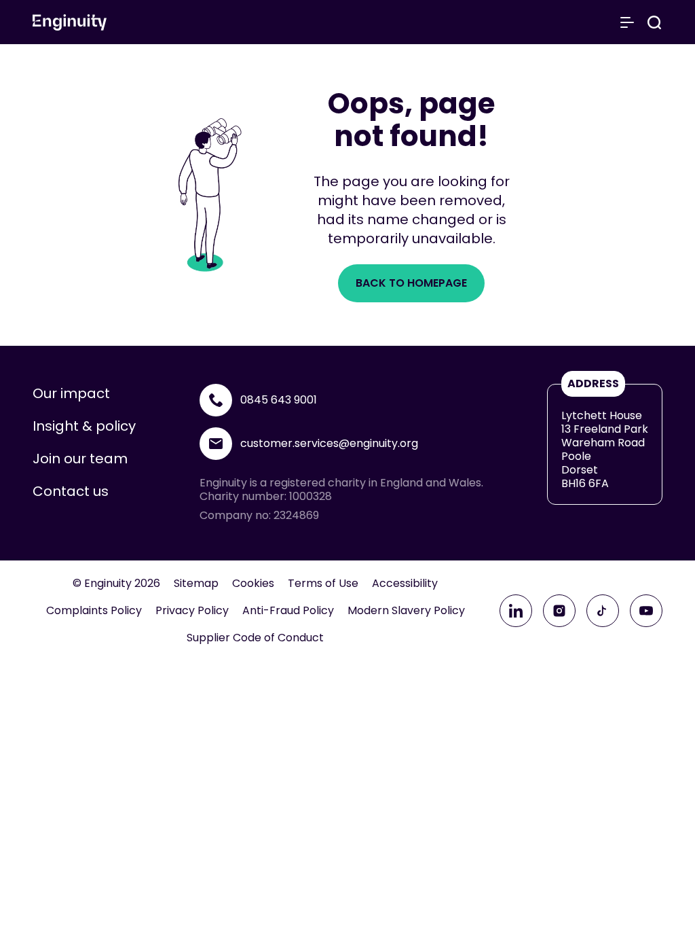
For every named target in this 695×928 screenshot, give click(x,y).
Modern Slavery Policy (406, 611)
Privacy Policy (192, 611)
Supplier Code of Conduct (255, 638)
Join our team (80, 458)
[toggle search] (654, 22)
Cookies (253, 583)
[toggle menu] (627, 22)
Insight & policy (84, 425)
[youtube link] (646, 610)
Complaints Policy (94, 611)
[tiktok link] (602, 610)
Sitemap (196, 583)
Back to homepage (411, 283)
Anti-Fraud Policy (288, 611)
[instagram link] (559, 610)
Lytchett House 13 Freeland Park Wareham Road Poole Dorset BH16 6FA (604, 449)
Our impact (71, 393)
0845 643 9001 (278, 400)
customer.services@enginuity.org (329, 443)
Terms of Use (323, 583)
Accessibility (405, 583)
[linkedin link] (516, 610)
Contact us (71, 491)
